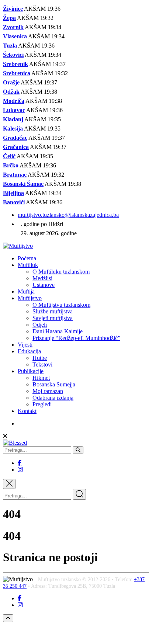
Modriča (13, 101)
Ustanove (43, 285)
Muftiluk (28, 265)
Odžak (11, 91)
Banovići (14, 202)
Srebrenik (15, 64)
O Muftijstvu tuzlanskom (61, 305)
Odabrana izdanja (52, 398)
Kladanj (13, 119)
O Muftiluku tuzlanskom (61, 271)
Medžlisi (42, 278)
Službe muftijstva (52, 311)
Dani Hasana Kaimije (57, 331)
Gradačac (15, 138)
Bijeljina (13, 193)
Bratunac (15, 174)
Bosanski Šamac (23, 184)
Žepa (9, 18)
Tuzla (10, 45)
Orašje (11, 82)
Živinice (13, 9)
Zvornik (13, 27)
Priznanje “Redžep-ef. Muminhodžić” (76, 338)
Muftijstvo (30, 298)
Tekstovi (42, 364)
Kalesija (13, 128)
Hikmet (41, 378)
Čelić (9, 156)
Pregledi (42, 404)
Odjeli (39, 325)
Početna (27, 258)
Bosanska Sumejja (53, 384)
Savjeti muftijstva (52, 318)
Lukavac (14, 110)
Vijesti (25, 344)
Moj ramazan (47, 391)
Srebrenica (16, 73)
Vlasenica (15, 36)
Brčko (10, 165)
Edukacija (29, 351)
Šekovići (13, 55)
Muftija (26, 291)
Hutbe (39, 358)
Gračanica (16, 147)
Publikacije (31, 371)
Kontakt (27, 411)
